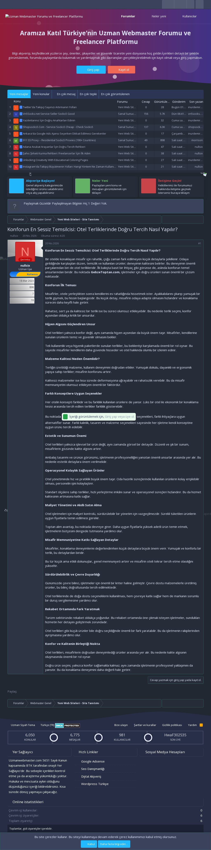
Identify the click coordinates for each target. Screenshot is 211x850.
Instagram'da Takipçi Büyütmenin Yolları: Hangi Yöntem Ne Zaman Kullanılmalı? (72, 166)
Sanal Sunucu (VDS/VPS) (133, 114)
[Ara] (200, 4)
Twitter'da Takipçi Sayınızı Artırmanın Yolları (50, 107)
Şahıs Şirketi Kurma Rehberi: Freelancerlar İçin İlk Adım (56, 153)
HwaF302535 (175, 734)
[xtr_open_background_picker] (190, 4)
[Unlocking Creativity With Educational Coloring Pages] (21, 160)
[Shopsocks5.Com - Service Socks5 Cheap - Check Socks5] (21, 127)
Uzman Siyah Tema (22, 725)
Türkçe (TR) (47, 725)
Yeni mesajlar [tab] (18, 94)
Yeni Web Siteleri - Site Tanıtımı (137, 107)
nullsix (199, 147)
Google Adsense (93, 761)
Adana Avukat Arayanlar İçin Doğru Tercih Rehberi (54, 147)
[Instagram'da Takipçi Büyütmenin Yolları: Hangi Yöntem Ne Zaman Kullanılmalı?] (21, 166)
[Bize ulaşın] (199, 182)
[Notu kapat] (199, 203)
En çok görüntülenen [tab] (115, 94)
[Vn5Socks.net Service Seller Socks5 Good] (21, 114)
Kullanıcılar (189, 16)
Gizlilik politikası (172, 725)
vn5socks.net (196, 114)
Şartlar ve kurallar (145, 725)
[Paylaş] (194, 243)
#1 (199, 243)
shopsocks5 (195, 127)
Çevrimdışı (25, 259)
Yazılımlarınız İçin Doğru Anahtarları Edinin (49, 120)
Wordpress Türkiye (95, 784)
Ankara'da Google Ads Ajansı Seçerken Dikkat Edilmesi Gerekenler (64, 133)
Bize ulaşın (121, 725)
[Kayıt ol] (67, 182)
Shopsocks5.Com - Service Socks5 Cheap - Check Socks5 (58, 127)
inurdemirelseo (197, 107)
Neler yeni (159, 16)
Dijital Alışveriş (91, 776)
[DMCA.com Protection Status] (67, 727)
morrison (197, 140)
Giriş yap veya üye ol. (120, 416)
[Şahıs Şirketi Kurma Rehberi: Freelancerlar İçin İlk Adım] (21, 153)
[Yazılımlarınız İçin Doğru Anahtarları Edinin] (21, 120)
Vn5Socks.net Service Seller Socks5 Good (49, 114)
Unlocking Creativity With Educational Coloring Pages (55, 160)
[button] (139, 16)
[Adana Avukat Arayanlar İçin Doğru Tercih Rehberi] (21, 147)
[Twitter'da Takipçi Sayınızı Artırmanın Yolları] (21, 107)
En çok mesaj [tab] (65, 94)
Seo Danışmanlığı (92, 769)
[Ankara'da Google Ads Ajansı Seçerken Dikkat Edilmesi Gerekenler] (21, 133)
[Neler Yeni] (133, 182)
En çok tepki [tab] (88, 94)
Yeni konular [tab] (41, 94)
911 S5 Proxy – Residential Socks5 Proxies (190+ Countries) (59, 140)
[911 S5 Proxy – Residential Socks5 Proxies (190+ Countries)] (21, 140)
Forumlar (128, 16)
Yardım (192, 725)
